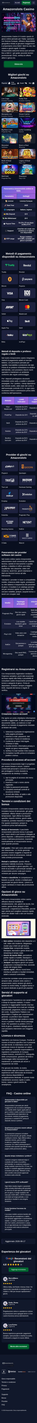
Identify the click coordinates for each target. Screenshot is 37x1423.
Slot (30, 83)
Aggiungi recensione (18, 1269)
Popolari (4, 83)
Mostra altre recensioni (18, 1346)
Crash (22, 83)
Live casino (13, 83)
